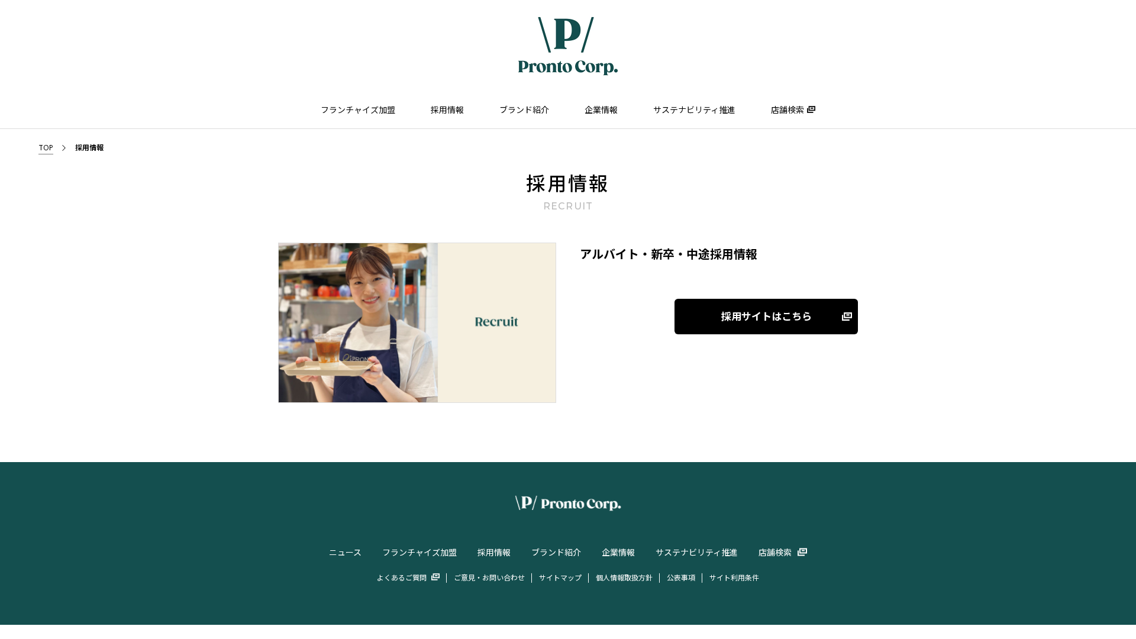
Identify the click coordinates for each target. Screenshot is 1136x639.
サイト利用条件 (734, 578)
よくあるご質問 (402, 578)
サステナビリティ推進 (694, 109)
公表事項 (681, 578)
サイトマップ (560, 578)
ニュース (345, 552)
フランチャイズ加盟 (358, 109)
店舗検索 (787, 109)
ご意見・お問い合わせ (489, 578)
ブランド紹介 (524, 109)
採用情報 (447, 109)
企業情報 (601, 109)
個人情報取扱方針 (624, 578)
